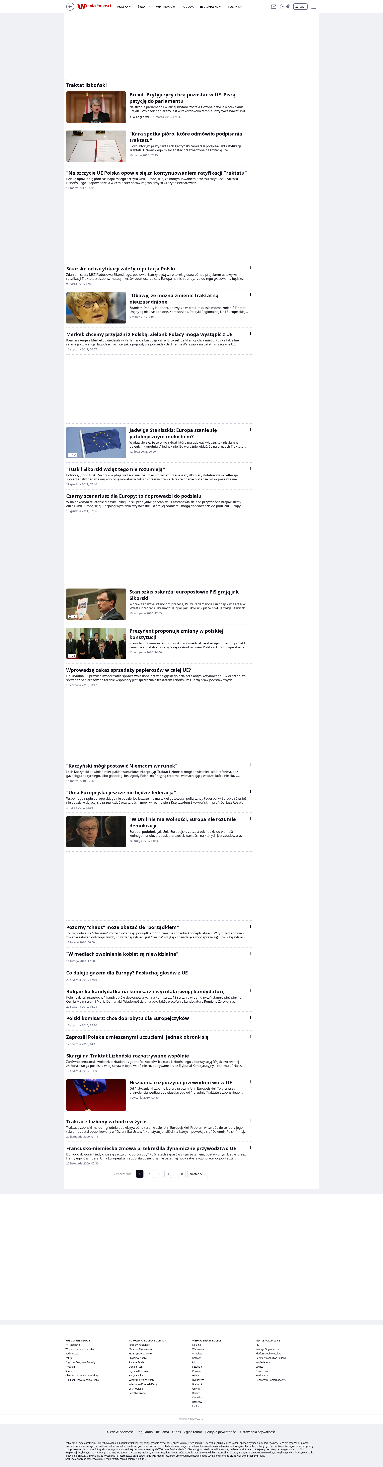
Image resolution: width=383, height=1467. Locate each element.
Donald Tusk (135, 1366)
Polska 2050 (262, 1375)
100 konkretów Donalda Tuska (82, 1380)
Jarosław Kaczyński (139, 1344)
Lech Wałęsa (136, 1388)
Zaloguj (300, 6)
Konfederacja (263, 1362)
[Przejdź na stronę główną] (70, 9)
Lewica (259, 1366)
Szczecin (197, 1366)
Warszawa (198, 1349)
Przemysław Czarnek (140, 1353)
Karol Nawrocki (137, 1393)
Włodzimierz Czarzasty (141, 1380)
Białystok (197, 1384)
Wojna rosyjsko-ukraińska (79, 1349)
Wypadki (70, 1366)
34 (181, 1174)
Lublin (195, 1406)
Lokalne (196, 1344)
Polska (122, 7)
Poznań (196, 1371)
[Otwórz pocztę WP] (273, 6)
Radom (196, 1393)
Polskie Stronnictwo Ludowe (271, 1358)
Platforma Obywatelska (268, 1353)
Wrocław (197, 1353)
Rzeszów (197, 1402)
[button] (285, 6)
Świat (142, 7)
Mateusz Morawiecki (140, 1349)
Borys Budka (136, 1375)
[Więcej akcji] (250, 93)
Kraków (196, 1358)
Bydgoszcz (198, 1380)
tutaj (142, 1459)
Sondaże (70, 1371)
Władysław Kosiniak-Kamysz (144, 1384)
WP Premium (165, 7)
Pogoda (188, 7)
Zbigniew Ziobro (138, 1358)
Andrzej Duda (136, 1362)
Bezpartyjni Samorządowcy (271, 1380)
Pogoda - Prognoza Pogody (80, 1362)
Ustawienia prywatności (257, 1432)
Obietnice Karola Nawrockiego (82, 1375)
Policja (69, 1358)
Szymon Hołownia (139, 1371)
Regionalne (209, 7)
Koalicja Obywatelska (267, 1349)
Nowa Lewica (263, 1371)
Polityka (235, 7)
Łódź (194, 1362)
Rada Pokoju (72, 1353)
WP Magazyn (72, 1344)
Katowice (197, 1397)
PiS (257, 1344)
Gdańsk (196, 1375)
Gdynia (196, 1388)
